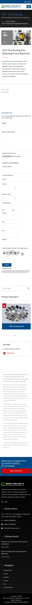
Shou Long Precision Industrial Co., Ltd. (15, 598)
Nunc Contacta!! (16, 471)
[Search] (28, 288)
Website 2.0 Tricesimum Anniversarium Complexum (14, 543)
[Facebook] (2, 502)
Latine (29, 2)
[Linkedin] (6, 502)
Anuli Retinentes (19, 442)
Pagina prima (8, 570)
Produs (6, 580)
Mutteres (5, 444)
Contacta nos (6, 447)
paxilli (9, 444)
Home (8, 21)
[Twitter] (4, 502)
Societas (6, 577)
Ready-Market (24, 602)
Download (10, 353)
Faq (5, 584)
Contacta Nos (8, 587)
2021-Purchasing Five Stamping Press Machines (15, 23)
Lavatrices (26, 442)
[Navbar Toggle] (28, 6)
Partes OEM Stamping (16, 444)
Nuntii (12, 21)
